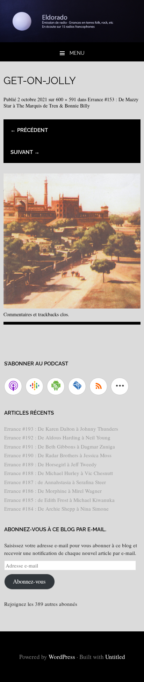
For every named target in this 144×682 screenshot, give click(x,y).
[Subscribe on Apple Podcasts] (13, 386)
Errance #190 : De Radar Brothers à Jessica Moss (57, 455)
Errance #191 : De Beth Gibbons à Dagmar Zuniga (59, 446)
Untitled (115, 657)
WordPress (62, 657)
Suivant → (24, 152)
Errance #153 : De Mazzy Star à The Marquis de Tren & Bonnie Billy (70, 102)
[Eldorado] (72, 39)
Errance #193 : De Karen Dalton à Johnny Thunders (61, 428)
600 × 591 (66, 99)
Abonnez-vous (29, 581)
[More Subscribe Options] (120, 386)
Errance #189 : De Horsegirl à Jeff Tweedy (50, 464)
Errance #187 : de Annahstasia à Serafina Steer (55, 482)
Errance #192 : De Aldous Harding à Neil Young (57, 437)
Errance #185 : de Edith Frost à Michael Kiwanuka (59, 499)
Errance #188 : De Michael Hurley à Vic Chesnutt (58, 472)
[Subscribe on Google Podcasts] (34, 386)
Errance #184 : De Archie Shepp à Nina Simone (56, 508)
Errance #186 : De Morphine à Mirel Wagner (53, 490)
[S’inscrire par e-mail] (77, 386)
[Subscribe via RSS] (98, 386)
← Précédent (29, 130)
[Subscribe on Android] (56, 386)
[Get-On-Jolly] (72, 306)
